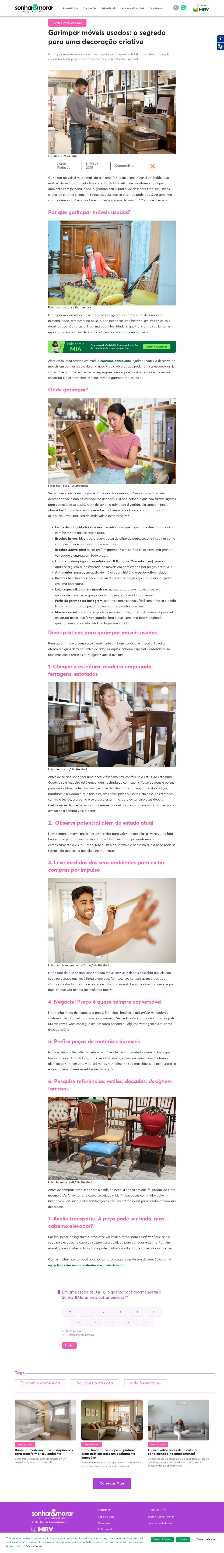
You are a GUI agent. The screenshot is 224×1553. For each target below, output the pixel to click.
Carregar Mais (112, 1483)
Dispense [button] (183, 1539)
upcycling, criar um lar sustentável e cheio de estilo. (86, 1265)
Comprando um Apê (133, 8)
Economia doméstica (40, 1383)
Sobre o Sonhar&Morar (161, 1517)
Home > (57, 22)
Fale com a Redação (160, 1523)
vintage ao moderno (134, 332)
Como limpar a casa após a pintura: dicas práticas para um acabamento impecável (108, 1454)
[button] (204, 1539)
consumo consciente (115, 361)
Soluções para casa (95, 1383)
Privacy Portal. (34, 1546)
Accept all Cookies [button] (163, 1539)
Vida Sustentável (145, 1383)
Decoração (90, 8)
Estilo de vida (109, 8)
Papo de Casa (70, 8)
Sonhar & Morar (34, 5)
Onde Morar (156, 8)
